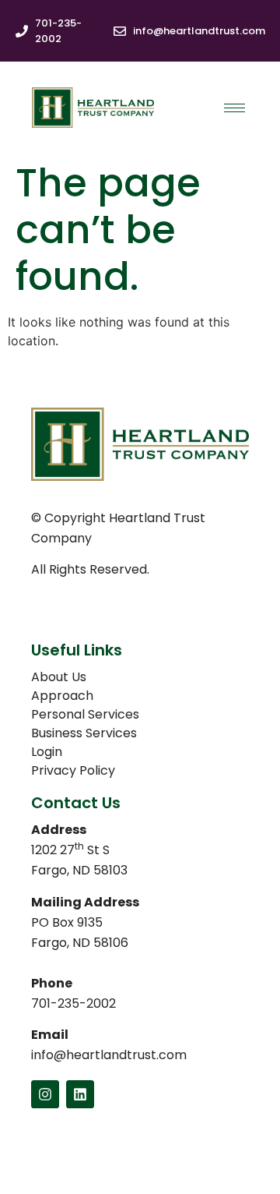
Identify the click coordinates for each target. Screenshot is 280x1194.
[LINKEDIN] (80, 1094)
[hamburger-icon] (234, 108)
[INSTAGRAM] (45, 1094)
